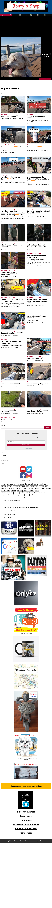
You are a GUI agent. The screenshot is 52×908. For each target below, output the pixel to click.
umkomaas (16, 497)
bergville (36, 484)
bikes (45, 484)
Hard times (8, 411)
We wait (19, 15)
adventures (13, 484)
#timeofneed (4, 114)
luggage (48, 488)
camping (9, 486)
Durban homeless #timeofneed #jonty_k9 (38, 212)
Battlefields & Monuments (26, 824)
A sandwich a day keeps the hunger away (11, 342)
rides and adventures (6, 492)
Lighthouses (26, 820)
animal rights (21, 484)
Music (2, 458)
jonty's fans (23, 488)
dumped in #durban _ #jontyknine (9, 273)
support (27, 495)
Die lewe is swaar (11, 147)
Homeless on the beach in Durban (10, 178)
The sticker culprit (29, 15)
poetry (25, 490)
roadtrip (22, 492)
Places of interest (26, 811)
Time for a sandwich (38, 358)
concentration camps (19, 486)
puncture (31, 490)
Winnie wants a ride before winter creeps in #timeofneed (37, 301)
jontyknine (37, 488)
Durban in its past (15, 500)
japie (17, 488)
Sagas (2, 463)
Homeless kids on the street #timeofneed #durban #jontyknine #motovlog (13, 213)
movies (3, 490)
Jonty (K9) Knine (46, 55)
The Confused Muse (6, 497)
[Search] (50, 82)
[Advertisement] (26, 26)
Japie (6, 419)
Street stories (35, 147)
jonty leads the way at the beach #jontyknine (37, 256)
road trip (16, 492)
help (2, 488)
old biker (13, 490)
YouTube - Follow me (45, 79)
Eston (13, 15)
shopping (3, 495)
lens (43, 488)
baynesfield (29, 484)
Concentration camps (26, 828)
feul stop (41, 486)
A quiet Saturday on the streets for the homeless (12, 300)
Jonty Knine (4, 122)
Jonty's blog (4, 145)
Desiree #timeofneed (12, 333)
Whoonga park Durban (26, 497)
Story (22, 495)
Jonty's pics (30, 488)
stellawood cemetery (13, 495)
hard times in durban (38, 411)
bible (41, 484)
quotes (37, 490)
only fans (19, 490)
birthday (3, 486)
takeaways (38, 495)
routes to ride (29, 492)
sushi (32, 495)
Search (3, 425)
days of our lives (10, 384)
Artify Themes (42, 841)
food (46, 486)
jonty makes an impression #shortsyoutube (37, 246)
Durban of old (34, 486)
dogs (27, 486)
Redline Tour (14, 514)
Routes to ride (4, 460)
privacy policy (28, 448)
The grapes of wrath (12, 116)
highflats (7, 488)
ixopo (12, 488)
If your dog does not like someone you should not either (24, 507)
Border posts (26, 816)
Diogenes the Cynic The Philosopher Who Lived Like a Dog (38, 179)
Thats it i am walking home (42, 15)
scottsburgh (42, 492)
